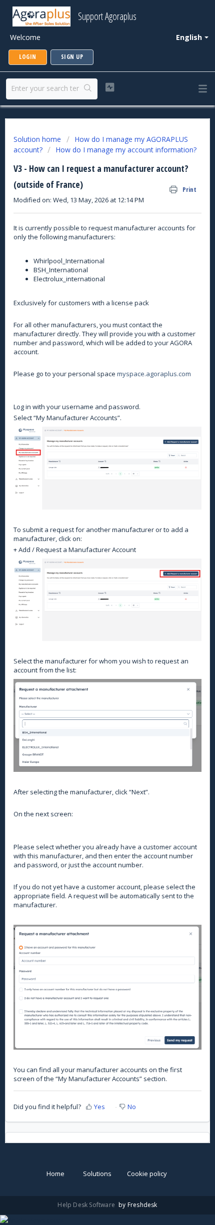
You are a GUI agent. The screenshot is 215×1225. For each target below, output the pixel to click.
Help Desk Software (87, 1205)
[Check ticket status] (109, 87)
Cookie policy (147, 1173)
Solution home (38, 139)
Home (55, 1173)
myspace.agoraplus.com (154, 373)
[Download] (89, 619)
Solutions (97, 1173)
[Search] (88, 89)
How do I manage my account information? (126, 149)
